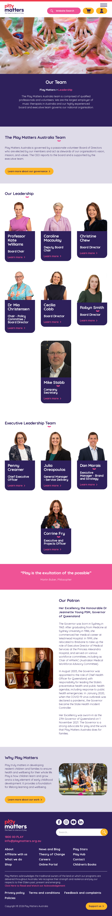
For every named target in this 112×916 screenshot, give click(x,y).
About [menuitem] (9, 849)
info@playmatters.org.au (23, 841)
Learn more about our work (23, 799)
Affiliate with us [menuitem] (16, 854)
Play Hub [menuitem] (79, 854)
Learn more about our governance (28, 171)
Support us (95, 906)
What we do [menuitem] (13, 859)
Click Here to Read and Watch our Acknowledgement (35, 885)
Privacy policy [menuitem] (14, 893)
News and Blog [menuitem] (49, 849)
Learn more (15, 257)
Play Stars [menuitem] (80, 849)
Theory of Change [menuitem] (52, 854)
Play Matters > (49, 89)
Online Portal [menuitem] (48, 864)
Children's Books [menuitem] (84, 864)
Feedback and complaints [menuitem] (82, 893)
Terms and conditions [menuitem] (44, 893)
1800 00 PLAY (14, 837)
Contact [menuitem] (79, 859)
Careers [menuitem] (44, 859)
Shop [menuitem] (8, 864)
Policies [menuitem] (10, 898)
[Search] (104, 832)
